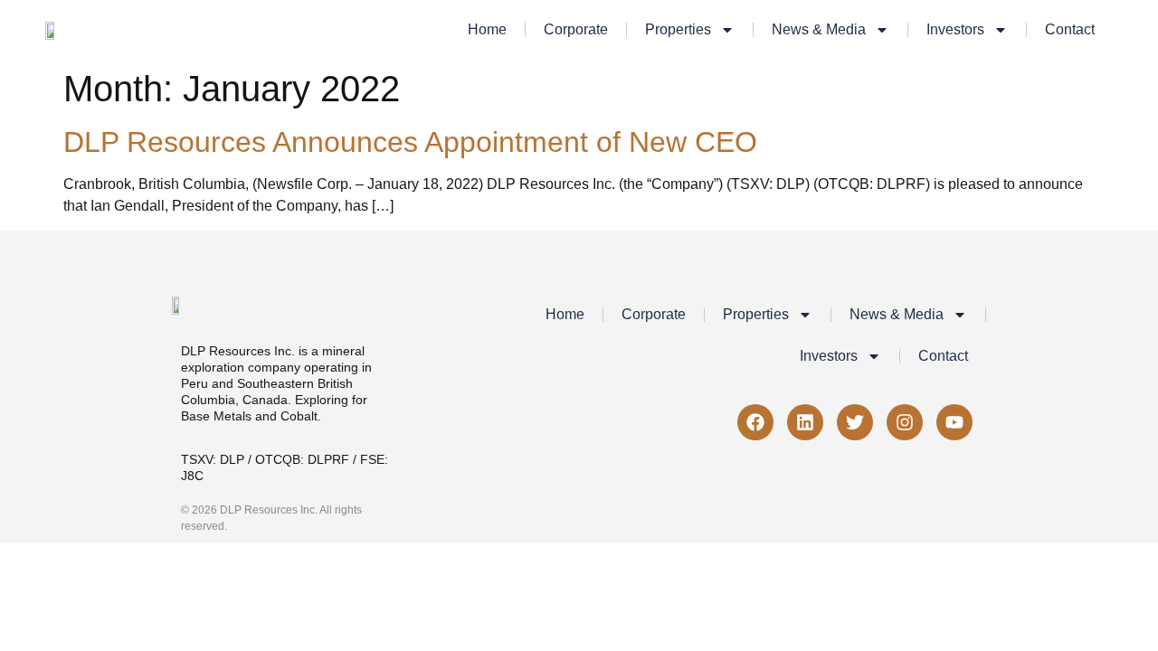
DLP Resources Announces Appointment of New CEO (410, 142)
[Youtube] (954, 422)
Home (487, 29)
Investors (955, 29)
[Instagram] (905, 422)
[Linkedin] (805, 422)
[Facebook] (755, 422)
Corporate (576, 29)
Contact (1070, 29)
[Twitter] (855, 422)
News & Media (819, 29)
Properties (678, 29)
